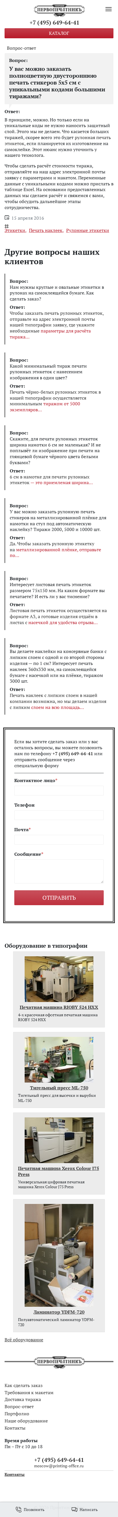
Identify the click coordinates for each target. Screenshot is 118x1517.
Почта (21, 829)
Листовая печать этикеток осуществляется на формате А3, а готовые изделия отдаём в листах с (58, 616)
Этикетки (15, 230)
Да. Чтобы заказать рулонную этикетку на (55, 549)
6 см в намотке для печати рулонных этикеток (49, 480)
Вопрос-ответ (21, 48)
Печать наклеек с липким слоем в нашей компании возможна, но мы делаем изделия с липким (58, 701)
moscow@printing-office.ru (59, 1465)
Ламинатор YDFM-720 (59, 1312)
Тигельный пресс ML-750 (59, 1088)
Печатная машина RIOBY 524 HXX (59, 1007)
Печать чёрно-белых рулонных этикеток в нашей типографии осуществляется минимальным (55, 401)
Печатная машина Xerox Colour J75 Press (58, 1171)
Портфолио (17, 1413)
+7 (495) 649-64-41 (54, 22)
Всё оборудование (24, 1339)
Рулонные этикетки (87, 230)
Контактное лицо (34, 780)
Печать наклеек (45, 230)
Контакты (15, 1428)
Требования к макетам (29, 1392)
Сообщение (27, 854)
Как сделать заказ (24, 1385)
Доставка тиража (23, 1399)
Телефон (24, 805)
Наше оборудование (26, 1421)
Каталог (59, 33)
